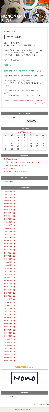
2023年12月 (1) (9, 256)
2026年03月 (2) (9, 207)
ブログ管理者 (14, 100)
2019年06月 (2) (9, 358)
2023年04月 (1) (9, 268)
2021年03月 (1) (9, 314)
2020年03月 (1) (9, 336)
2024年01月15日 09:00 (26, 100)
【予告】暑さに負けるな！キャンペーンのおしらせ (22, 162)
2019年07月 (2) (9, 354)
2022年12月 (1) (9, 274)
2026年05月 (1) (9, 201)
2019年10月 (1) (9, 345)
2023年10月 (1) (9, 259)
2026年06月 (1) (9, 197)
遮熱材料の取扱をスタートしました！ (18, 165)
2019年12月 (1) (9, 339)
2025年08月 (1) (9, 213)
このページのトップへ (41, 404)
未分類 (7, 100)
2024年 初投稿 (14, 37)
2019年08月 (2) (9, 351)
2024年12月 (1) (9, 225)
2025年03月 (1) (9, 222)
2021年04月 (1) (9, 311)
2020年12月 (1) (9, 324)
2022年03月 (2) (9, 293)
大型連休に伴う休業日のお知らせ (16, 171)
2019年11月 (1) (9, 342)
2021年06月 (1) (9, 308)
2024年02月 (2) (9, 250)
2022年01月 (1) (9, 296)
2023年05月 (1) (9, 265)
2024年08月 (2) (9, 231)
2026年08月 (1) (9, 191)
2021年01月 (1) (9, 321)
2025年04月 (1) (9, 219)
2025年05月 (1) (9, 216)
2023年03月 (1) (9, 271)
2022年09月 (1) (9, 281)
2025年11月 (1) (9, 210)
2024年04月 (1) (9, 244)
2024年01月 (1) (9, 253)
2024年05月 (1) (9, 241)
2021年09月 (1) (9, 302)
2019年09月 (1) (9, 348)
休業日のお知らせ (10, 168)
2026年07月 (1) (9, 194)
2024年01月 (24, 132)
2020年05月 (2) (9, 333)
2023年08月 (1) (9, 262)
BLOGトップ (41, 103)
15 (12, 143)
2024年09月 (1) (9, 228)
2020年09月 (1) (9, 327)
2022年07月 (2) (9, 284)
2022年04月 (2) (9, 290)
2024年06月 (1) (9, 237)
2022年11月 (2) (9, 277)
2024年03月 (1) (9, 247)
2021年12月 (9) (9, 299)
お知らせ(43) (8, 181)
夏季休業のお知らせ (11, 159)
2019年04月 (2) (9, 361)
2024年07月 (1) (9, 234)
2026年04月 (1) (9, 204)
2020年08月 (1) (9, 330)
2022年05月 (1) (9, 287)
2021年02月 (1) (9, 318)
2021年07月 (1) (9, 305)
